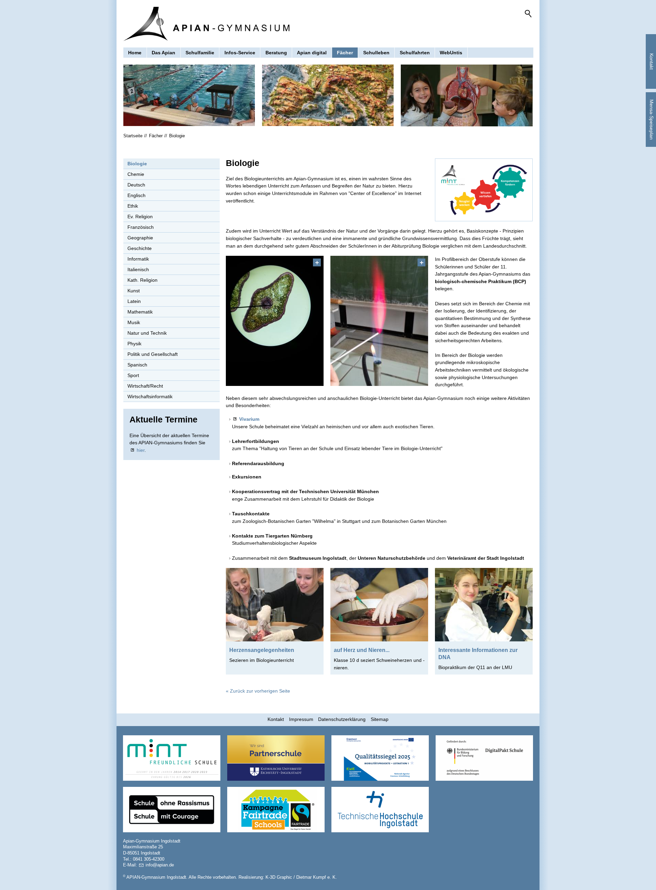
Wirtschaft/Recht (145, 386)
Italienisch (138, 269)
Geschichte (139, 248)
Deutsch (136, 184)
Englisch (136, 195)
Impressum (301, 719)
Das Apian (163, 52)
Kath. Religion (142, 280)
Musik (133, 322)
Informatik (138, 259)
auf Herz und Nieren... (362, 650)
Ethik (132, 206)
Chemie (135, 174)
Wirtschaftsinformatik (150, 396)
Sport (133, 375)
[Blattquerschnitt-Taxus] (275, 321)
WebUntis (451, 52)
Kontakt (276, 719)
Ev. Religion (140, 216)
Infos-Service (239, 52)
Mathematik (140, 312)
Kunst (133, 290)
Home (134, 52)
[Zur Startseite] (206, 24)
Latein (134, 301)
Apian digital (312, 52)
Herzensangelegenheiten (261, 650)
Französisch (140, 227)
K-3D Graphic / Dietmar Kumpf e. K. (301, 877)
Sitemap (379, 719)
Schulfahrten (415, 52)
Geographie (140, 237)
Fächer (345, 52)
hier (141, 450)
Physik (134, 343)
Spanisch (137, 364)
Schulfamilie (200, 52)
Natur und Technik (147, 333)
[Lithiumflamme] (379, 321)
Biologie (137, 163)
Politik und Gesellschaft (152, 354)
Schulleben (376, 52)
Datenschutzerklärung (342, 719)
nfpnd (159, 865)
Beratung (276, 52)
